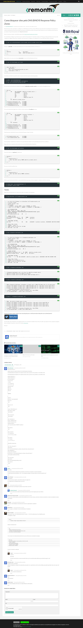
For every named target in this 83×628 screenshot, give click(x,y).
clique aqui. (25, 323)
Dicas (5, 15)
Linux (8, 15)
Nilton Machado (10, 367)
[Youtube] (71, 15)
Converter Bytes (45, 1)
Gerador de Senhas (26, 1)
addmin (9, 468)
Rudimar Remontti (9, 26)
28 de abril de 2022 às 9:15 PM (21, 575)
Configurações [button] (16, 622)
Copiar (58, 41)
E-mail (34, 599)
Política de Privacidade (27, 626)
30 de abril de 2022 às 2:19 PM (19, 507)
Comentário (7, 591)
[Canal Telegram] (78, 15)
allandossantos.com (9, 331)
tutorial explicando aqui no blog (30, 34)
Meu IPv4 (33, 1)
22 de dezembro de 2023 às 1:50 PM (25, 495)
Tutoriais (13, 15)
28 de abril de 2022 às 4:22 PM (19, 582)
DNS (19, 331)
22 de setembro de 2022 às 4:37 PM (20, 570)
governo (22, 331)
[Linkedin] (76, 15)
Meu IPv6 (38, 1)
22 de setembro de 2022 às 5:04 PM (20, 553)
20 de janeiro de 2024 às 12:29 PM (16, 485)
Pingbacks (18, 364)
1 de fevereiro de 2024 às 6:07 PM (17, 468)
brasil (17, 331)
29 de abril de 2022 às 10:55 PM (20, 512)
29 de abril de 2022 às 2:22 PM (20, 562)
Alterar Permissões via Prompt (28, 354)
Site (6, 603)
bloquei (14, 331)
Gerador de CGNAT (53, 1)
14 (59, 15)
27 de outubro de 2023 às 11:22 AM (18, 502)
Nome (6, 599)
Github (65, 1)
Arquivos (60, 1)
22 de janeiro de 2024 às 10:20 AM (24, 490)
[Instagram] (69, 15)
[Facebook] (72, 15)
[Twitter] (74, 15)
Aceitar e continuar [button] (24, 622)
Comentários (9, 364)
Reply (8, 466)
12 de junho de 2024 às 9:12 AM (20, 367)
